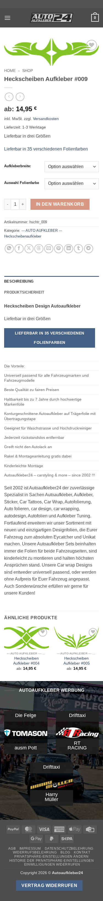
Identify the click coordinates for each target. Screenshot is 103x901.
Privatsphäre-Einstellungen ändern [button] (51, 856)
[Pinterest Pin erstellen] (58, 248)
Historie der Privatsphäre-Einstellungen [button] (51, 861)
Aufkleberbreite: (17, 166)
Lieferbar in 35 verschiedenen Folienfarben (46, 149)
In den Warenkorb (60, 204)
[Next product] (9, 97)
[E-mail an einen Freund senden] (48, 248)
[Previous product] (20, 97)
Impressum (30, 848)
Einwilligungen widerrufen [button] (52, 864)
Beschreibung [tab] (19, 281)
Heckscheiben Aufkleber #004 (26, 660)
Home (10, 71)
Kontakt (82, 852)
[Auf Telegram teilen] (88, 248)
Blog (65, 852)
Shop (27, 71)
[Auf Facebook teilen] (19, 248)
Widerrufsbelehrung (35, 852)
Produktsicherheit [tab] (24, 292)
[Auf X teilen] (29, 248)
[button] (7, 17)
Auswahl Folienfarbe (21, 183)
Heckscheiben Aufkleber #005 (76, 660)
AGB (12, 848)
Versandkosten (46, 118)
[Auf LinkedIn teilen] (68, 248)
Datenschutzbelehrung (69, 848)
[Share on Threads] (38, 248)
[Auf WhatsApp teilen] (9, 248)
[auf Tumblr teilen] (78, 248)
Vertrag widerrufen (49, 885)
